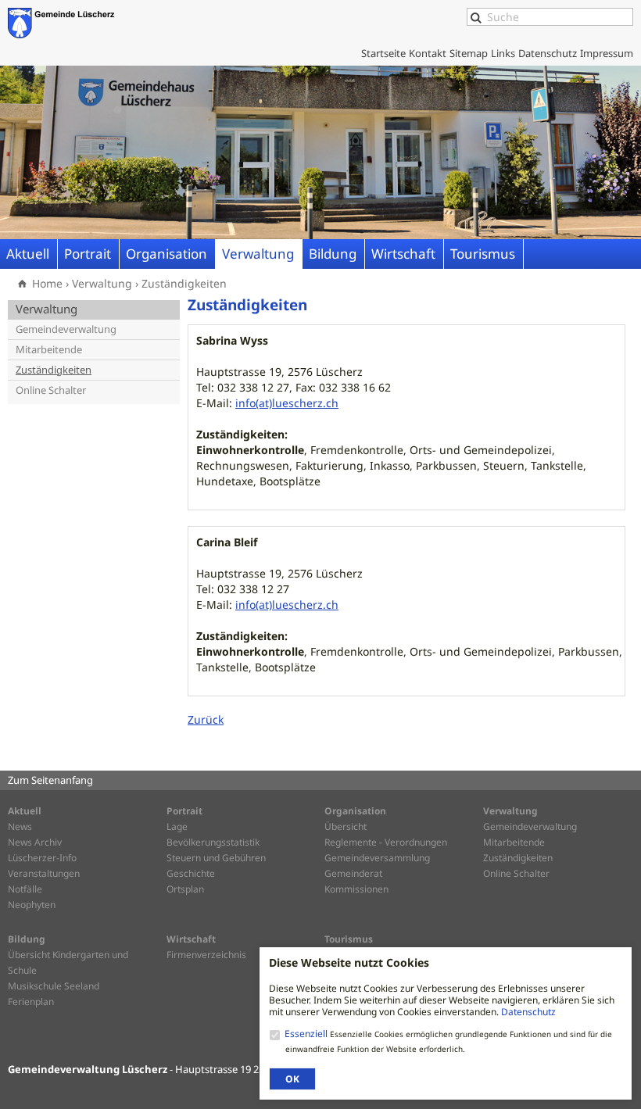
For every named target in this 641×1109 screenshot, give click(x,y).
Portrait (87, 254)
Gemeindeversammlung (377, 857)
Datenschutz (528, 1011)
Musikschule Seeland (53, 986)
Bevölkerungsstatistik (213, 842)
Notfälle (25, 889)
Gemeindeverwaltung (66, 329)
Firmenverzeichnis (206, 954)
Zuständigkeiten (184, 283)
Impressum (606, 53)
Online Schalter (51, 390)
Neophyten (32, 904)
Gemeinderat (353, 873)
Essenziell (307, 1033)
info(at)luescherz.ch (286, 402)
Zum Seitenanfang (50, 780)
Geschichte (191, 873)
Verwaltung (258, 254)
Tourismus (482, 254)
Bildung (332, 254)
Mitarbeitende (49, 349)
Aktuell (27, 254)
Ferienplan (31, 1001)
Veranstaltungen (44, 873)
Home (47, 283)
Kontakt (427, 53)
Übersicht (345, 826)
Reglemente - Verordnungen (385, 842)
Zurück (206, 719)
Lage (177, 826)
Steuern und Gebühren (216, 857)
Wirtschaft (403, 254)
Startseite (383, 53)
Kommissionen (356, 889)
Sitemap (468, 53)
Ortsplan (185, 889)
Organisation (166, 254)
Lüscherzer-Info (42, 857)
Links (503, 53)
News (20, 826)
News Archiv (35, 842)
